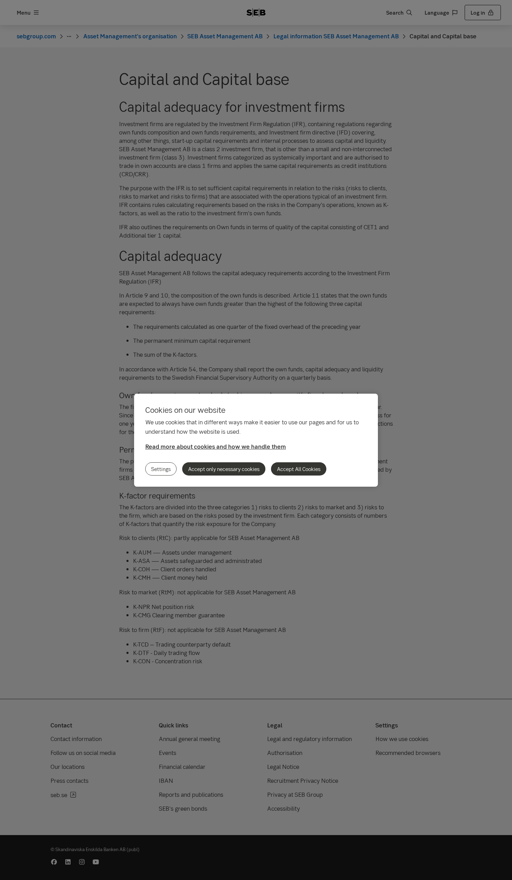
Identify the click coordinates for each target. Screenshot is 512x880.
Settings (161, 468)
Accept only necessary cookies (223, 468)
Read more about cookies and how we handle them (215, 446)
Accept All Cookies (298, 468)
